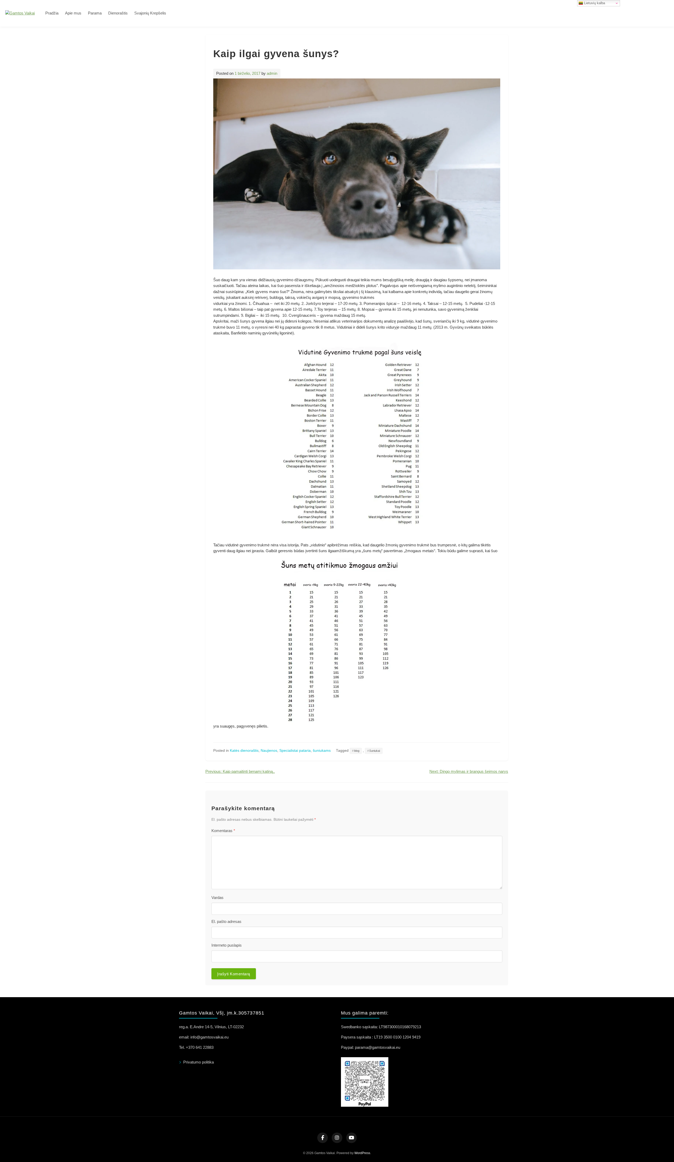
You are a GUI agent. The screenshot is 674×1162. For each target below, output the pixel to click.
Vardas (217, 897)
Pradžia (51, 13)
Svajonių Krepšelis (150, 13)
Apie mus (73, 13)
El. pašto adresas (226, 921)
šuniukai (374, 750)
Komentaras (223, 830)
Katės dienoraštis (244, 751)
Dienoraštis (118, 13)
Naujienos (269, 751)
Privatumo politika (198, 1062)
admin (272, 73)
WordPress (362, 1153)
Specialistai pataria (295, 751)
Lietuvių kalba (594, 3)
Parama (95, 13)
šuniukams (322, 751)
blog (356, 750)
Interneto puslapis (226, 945)
